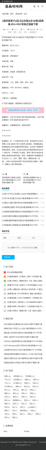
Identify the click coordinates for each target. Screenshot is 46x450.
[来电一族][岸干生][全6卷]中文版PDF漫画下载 (21, 337)
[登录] (42, 6)
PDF (11, 88)
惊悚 (14, 414)
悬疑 (7, 393)
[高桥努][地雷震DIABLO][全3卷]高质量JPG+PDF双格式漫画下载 (32, 179)
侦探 (35, 400)
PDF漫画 (8, 386)
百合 (14, 410)
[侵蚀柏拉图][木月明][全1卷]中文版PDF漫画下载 (21, 363)
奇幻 (20, 32)
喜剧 (7, 404)
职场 (33, 390)
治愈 (22, 407)
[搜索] (38, 6)
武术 (31, 141)
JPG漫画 (17, 383)
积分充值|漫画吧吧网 (15, 272)
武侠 (32, 404)
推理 (7, 410)
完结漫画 (30, 376)
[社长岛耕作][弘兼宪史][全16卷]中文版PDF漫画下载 (23, 324)
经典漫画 (18, 376)
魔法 (16, 397)
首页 (11, 14)
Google (26, 431)
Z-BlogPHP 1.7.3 (24, 445)
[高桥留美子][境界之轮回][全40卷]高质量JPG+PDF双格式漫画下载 (11, 179)
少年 (7, 380)
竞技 (24, 393)
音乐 (7, 417)
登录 (13, 248)
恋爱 (27, 400)
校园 (27, 383)
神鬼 (33, 393)
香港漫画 (17, 400)
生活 (7, 397)
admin (7, 29)
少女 (41, 29)
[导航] (34, 6)
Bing (5, 431)
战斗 (14, 407)
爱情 (9, 32)
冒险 (15, 32)
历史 (24, 404)
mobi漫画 (32, 407)
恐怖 (24, 397)
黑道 (14, 417)
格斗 (25, 32)
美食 (30, 414)
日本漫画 (17, 380)
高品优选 (19, 14)
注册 (35, 248)
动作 (16, 390)
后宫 (7, 407)
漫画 (3, 45)
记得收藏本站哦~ (7, 1)
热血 (36, 383)
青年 (16, 393)
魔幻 (24, 390)
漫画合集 (24, 410)
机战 (33, 410)
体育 (33, 397)
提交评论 (7, 257)
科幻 (35, 386)
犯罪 (38, 414)
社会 (7, 414)
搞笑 (18, 386)
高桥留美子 (33, 32)
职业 (22, 414)
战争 (16, 404)
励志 (7, 400)
